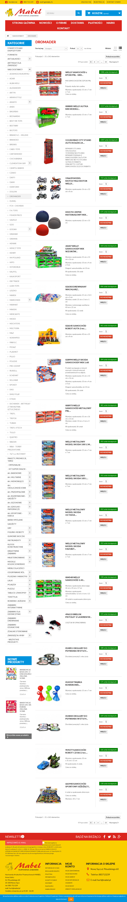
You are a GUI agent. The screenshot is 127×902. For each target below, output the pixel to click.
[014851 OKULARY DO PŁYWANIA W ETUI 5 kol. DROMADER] (48, 659)
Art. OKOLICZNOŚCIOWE (17, 486)
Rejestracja (99, 2)
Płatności (95, 22)
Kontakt (63, 28)
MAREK (12, 295)
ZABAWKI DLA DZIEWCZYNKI (14, 612)
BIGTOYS (13, 130)
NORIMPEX (14, 338)
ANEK (12, 107)
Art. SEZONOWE (15, 502)
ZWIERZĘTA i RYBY (16, 635)
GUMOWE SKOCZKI (16, 536)
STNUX (12, 399)
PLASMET (13, 352)
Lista (120, 50)
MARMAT (13, 305)
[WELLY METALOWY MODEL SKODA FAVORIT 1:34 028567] (48, 555)
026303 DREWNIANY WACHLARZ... (75, 288)
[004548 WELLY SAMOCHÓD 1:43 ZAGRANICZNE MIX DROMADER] (48, 588)
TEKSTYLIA (12, 597)
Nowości (45, 22)
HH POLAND (14, 257)
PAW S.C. (13, 342)
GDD (11, 224)
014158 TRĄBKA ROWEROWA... (73, 683)
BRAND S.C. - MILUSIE (18, 135)
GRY (9, 528)
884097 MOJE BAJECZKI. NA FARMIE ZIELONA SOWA (25, 707)
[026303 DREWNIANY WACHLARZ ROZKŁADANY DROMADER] (48, 298)
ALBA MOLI (14, 83)
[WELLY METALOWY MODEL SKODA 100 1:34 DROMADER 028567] (48, 453)
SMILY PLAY (14, 394)
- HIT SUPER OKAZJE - (17, 469)
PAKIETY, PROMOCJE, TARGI (17, 459)
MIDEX (12, 319)
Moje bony (69, 886)
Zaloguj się (86, 2)
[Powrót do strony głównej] (7, 35)
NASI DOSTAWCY (15, 69)
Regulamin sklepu (52, 871)
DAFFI (12, 177)
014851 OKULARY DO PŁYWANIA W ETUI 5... (76, 649)
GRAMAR (13, 234)
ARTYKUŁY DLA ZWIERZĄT (14, 64)
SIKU (11, 389)
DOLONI (13, 191)
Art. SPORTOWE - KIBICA (15, 514)
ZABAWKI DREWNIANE (13, 619)
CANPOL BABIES (16, 168)
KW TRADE (14, 281)
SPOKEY (13, 385)
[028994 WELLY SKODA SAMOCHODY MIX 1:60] (48, 371)
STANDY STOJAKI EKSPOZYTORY (15, 49)
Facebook (13, 2)
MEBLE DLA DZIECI (16, 568)
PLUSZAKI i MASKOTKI (17, 576)
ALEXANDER (15, 88)
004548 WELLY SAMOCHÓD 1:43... (75, 578)
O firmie (61, 22)
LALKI (10, 580)
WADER (12, 442)
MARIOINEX (14, 300)
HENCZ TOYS (15, 248)
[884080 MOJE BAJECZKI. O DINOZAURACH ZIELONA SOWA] (11, 674)
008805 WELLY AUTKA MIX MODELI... (76, 107)
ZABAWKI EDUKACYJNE (13, 626)
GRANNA (13, 239)
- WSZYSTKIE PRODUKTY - (13, 640)
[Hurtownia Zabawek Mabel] (23, 12)
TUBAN (12, 423)
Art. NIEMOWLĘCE (16, 481)
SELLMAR (13, 380)
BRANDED (14, 140)
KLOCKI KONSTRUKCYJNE (15, 545)
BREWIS (13, 144)
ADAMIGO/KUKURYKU (19, 74)
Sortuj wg (39, 48)
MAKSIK (13, 309)
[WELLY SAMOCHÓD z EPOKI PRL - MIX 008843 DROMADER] (48, 83)
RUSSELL (13, 371)
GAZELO (13, 220)
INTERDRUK (14, 267)
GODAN (12, 229)
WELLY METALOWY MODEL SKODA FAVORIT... (75, 546)
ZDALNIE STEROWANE (18, 631)
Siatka (115, 50)
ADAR (12, 78)
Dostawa (77, 22)
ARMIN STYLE (15, 97)
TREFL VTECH (15, 428)
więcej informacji (61, 899)
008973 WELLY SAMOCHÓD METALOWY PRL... (78, 408)
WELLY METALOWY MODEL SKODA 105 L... (76, 477)
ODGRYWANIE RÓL (16, 572)
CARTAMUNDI (15, 154)
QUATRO (13, 437)
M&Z (11, 333)
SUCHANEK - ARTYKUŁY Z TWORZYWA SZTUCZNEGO (19, 406)
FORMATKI (12, 55)
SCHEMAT (13, 375)
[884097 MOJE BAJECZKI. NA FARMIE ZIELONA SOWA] (11, 706)
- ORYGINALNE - (15, 465)
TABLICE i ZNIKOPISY (17, 593)
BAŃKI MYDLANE (15, 520)
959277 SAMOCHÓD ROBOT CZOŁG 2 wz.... (76, 751)
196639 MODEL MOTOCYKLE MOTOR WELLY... (76, 181)
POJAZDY (12, 584)
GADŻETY (12, 524)
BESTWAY (13, 125)
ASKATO (13, 102)
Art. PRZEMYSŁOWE (16, 492)
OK (71, 899)
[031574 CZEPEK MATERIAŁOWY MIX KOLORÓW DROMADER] (48, 223)
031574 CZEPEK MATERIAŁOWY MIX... (76, 213)
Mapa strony (50, 889)
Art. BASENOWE (14, 473)
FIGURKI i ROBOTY (16, 532)
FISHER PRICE (15, 215)
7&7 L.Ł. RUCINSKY (17, 454)
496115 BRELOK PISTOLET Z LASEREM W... (78, 615)
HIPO (11, 262)
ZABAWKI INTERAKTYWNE (15, 606)
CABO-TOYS (14, 149)
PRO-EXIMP (14, 366)
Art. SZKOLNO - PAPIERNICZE (14, 508)
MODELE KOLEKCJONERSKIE (16, 562)
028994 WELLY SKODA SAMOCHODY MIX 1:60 (77, 361)
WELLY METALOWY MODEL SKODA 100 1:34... (78, 443)
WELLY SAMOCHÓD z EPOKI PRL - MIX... (76, 73)
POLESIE (13, 361)
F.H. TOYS (13, 210)
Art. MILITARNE (14, 477)
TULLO (12, 432)
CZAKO (12, 173)
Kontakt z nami (114, 2)
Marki (111, 22)
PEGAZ (12, 347)
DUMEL (12, 201)
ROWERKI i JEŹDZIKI (17, 601)
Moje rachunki (71, 874)
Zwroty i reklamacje (73, 889)
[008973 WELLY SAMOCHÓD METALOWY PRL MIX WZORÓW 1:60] (48, 417)
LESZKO (13, 290)
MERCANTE (14, 314)
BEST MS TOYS (15, 121)
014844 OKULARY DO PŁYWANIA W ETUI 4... (76, 717)
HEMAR (12, 243)
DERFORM (14, 187)
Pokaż (72, 48)
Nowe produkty (16, 660)
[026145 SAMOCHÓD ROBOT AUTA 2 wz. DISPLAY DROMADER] (48, 337)
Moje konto (70, 865)
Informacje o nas (52, 868)
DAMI (12, 182)
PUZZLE (11, 589)
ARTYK (12, 93)
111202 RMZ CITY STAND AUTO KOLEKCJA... (78, 141)
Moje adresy (70, 877)
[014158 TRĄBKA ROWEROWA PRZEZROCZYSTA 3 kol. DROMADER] (48, 693)
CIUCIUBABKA (15, 158)
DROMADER (15, 196)
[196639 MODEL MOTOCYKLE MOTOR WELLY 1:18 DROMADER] (48, 189)
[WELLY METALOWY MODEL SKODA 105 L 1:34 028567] (48, 487)
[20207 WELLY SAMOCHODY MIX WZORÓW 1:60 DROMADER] (48, 257)
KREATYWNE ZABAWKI (13, 552)
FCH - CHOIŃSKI (16, 206)
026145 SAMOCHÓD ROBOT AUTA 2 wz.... (75, 327)
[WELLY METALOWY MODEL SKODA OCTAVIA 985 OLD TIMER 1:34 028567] (48, 521)
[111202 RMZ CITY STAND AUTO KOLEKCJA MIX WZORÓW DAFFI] (48, 151)
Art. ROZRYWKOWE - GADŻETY (17, 497)
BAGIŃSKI (13, 111)
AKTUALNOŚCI (14, 59)
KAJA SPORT (15, 276)
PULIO (12, 356)
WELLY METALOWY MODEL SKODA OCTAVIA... (75, 512)
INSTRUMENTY (14, 540)
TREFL (12, 413)
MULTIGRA (14, 328)
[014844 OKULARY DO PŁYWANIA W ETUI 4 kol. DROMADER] (48, 727)
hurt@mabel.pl (46, 2)
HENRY (12, 253)
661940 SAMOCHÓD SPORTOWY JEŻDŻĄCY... (77, 785)
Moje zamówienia (72, 871)
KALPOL (13, 272)
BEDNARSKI (14, 116)
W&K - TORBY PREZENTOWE (14, 448)
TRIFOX (12, 418)
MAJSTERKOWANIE (16, 557)
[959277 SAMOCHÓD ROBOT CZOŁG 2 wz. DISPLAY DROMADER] (48, 761)
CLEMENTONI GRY (17, 163)
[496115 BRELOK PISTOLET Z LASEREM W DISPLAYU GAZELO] (48, 625)
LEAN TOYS (14, 286)
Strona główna (23, 22)
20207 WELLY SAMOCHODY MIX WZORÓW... (74, 249)
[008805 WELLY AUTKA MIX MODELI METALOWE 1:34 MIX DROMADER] (48, 117)
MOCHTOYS (14, 323)
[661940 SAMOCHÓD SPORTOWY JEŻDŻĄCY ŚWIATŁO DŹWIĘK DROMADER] (48, 795)
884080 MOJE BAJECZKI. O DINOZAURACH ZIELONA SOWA (26, 674)
